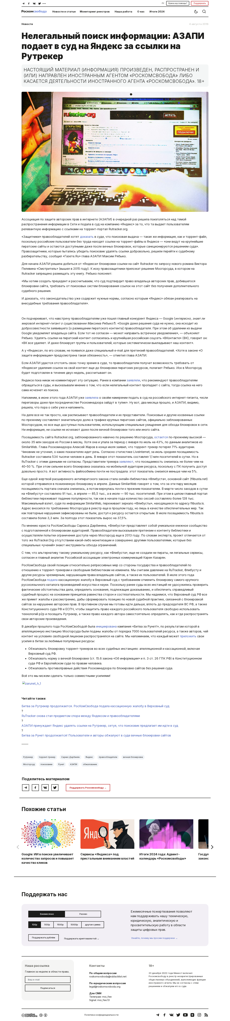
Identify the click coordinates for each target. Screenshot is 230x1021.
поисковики (46, 764)
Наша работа (123, 11)
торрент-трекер (47, 757)
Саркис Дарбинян (70, 757)
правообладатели (108, 757)
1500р (60, 924)
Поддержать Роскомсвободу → (88, 787)
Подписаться (47, 988)
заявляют (126, 461)
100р (34, 924)
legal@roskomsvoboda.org (104, 986)
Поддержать (200, 3)
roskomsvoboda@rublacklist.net (107, 976)
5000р (74, 924)
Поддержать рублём (43, 937)
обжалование (90, 764)
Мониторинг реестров (95, 11)
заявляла (91, 397)
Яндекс (89, 757)
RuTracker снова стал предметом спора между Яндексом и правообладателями (81, 716)
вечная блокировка (133, 757)
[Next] (211, 847)
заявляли (133, 380)
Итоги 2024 (157, 11)
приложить (188, 636)
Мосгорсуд (29, 764)
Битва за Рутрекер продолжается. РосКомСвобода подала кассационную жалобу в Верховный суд (95, 706)
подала (52, 580)
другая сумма (92, 924)
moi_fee (107, 996)
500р (47, 924)
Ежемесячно (47, 914)
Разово (83, 914)
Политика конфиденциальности (101, 1014)
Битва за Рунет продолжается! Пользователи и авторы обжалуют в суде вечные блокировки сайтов (96, 735)
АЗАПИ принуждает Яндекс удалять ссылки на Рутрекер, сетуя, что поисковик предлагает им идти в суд (100, 725)
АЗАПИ (73, 764)
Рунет (61, 764)
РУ (163, 3)
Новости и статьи (64, 11)
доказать (87, 236)
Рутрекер (28, 757)
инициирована (106, 626)
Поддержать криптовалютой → (81, 938)
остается (161, 437)
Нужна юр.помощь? (177, 3)
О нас (140, 11)
